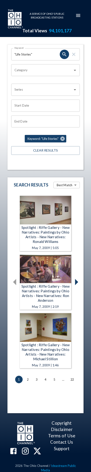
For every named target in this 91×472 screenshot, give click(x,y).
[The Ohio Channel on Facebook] (13, 451)
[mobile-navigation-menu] (78, 15)
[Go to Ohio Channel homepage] (15, 19)
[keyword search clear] (73, 54)
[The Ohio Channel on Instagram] (25, 451)
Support (62, 448)
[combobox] (42, 70)
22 (72, 379)
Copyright (62, 423)
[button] (45, 138)
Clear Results (45, 150)
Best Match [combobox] (64, 185)
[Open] (75, 70)
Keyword (19, 47)
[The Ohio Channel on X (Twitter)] (37, 451)
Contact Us (61, 442)
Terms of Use (61, 435)
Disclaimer (62, 429)
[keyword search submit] (64, 54)
